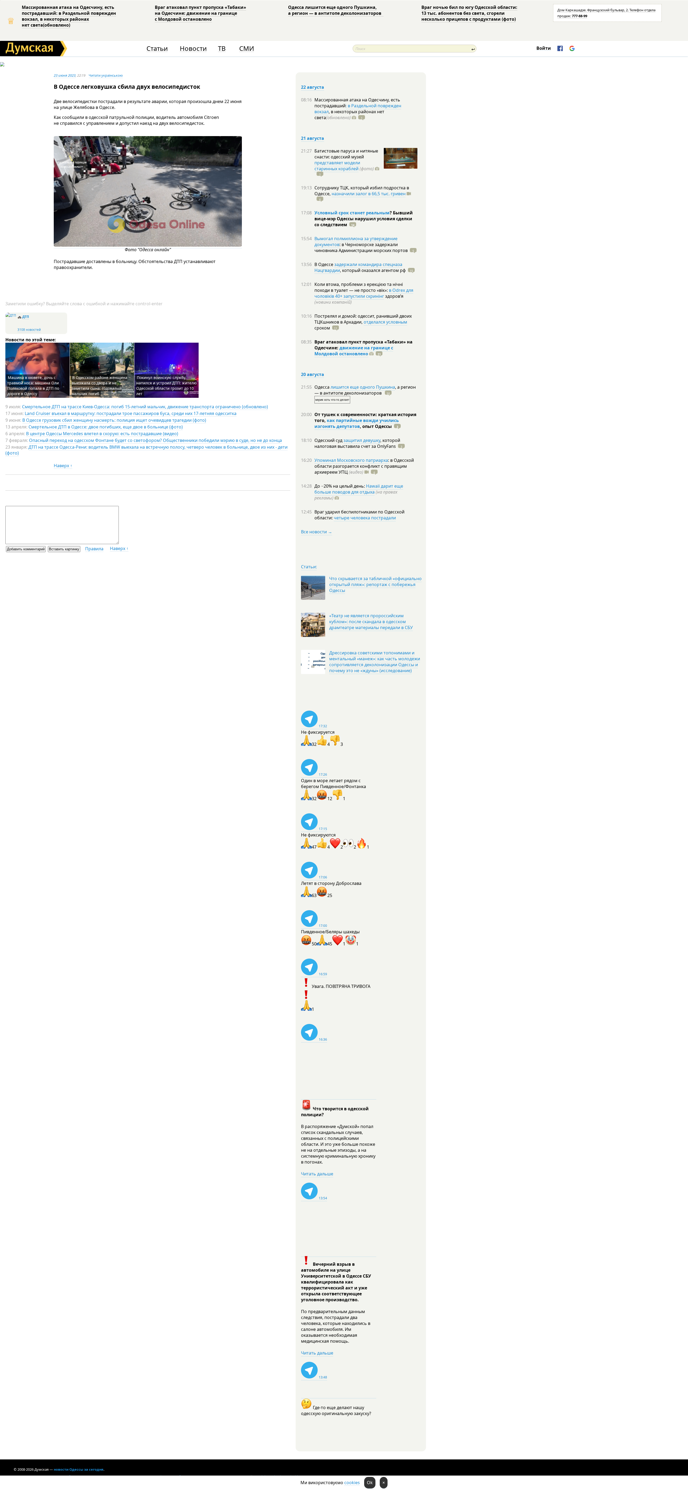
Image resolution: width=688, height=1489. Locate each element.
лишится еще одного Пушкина (363, 387)
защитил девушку (361, 440)
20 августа (312, 374)
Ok (370, 1483)
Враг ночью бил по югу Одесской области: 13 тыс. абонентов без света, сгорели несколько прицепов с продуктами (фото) (469, 13)
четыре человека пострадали (365, 518)
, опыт (376, 426)
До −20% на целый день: (340, 486)
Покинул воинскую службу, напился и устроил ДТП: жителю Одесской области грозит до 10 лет (166, 385)
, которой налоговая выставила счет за (357, 443)
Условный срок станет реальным (352, 213)
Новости (193, 48)
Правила (94, 549)
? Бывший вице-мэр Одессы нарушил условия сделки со (363, 219)
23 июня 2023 (65, 75)
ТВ (222, 48)
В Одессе (324, 264)
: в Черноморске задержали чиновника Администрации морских (361, 247)
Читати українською (106, 75)
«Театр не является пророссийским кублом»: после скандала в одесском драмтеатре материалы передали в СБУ (371, 621)
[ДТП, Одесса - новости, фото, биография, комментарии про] (10, 315)
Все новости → (316, 532)
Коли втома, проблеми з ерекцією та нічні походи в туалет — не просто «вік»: (358, 287)
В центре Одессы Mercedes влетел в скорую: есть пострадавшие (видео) (102, 434)
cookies (352, 1483)
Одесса (322, 387)
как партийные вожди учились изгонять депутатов (356, 423)
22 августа (312, 87)
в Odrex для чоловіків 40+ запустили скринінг (363, 293)
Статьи (157, 48)
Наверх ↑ (63, 466)
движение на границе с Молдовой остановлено (353, 351)
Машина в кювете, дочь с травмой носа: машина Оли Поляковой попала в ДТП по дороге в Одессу (33, 385)
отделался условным (385, 322)
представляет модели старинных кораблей (337, 166)
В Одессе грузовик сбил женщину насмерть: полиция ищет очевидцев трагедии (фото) (114, 420)
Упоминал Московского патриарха (351, 460)
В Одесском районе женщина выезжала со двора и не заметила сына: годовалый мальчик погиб (99, 385)
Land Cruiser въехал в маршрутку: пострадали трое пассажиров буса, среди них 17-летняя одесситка (130, 413)
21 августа (312, 138)
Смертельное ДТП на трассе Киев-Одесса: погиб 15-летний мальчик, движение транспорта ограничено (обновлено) (145, 407)
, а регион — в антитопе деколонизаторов (365, 390)
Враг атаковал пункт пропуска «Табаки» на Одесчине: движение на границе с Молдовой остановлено (200, 13)
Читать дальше (317, 1174)
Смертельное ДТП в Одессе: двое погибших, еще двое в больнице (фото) (105, 427)
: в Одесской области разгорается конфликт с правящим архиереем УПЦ (364, 466)
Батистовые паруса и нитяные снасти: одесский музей (346, 154)
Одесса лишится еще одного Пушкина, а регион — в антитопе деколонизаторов (336, 10)
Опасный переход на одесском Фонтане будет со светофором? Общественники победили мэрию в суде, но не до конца (155, 440)
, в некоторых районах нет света (349, 114)
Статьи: (309, 567)
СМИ (246, 48)
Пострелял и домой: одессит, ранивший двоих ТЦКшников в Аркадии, (363, 319)
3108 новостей (29, 329)
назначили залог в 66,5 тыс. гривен (369, 194)
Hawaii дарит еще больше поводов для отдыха (358, 489)
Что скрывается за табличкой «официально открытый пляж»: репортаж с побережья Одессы (375, 584)
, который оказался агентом (373, 270)
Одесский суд (328, 440)
